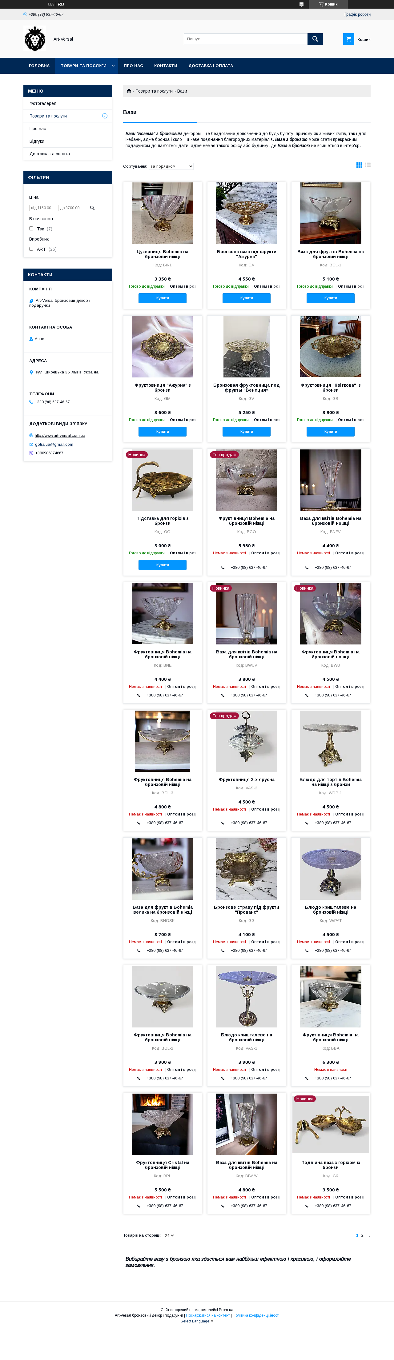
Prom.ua (226, 1310)
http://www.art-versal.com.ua (60, 435)
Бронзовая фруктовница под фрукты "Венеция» (246, 388)
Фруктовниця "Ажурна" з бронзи (163, 388)
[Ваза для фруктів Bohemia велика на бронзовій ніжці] (162, 868)
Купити (162, 298)
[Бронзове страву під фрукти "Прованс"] (246, 868)
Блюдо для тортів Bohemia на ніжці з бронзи (331, 782)
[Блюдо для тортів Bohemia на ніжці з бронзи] (330, 741)
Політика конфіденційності (256, 1315)
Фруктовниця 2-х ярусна (247, 779)
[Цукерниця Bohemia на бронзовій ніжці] (162, 213)
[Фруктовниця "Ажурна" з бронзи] (162, 346)
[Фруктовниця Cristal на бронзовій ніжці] (162, 1124)
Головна (39, 65)
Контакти (165, 65)
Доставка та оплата (50, 153)
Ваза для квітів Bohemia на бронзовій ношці (330, 521)
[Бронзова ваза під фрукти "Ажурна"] (246, 213)
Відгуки (37, 141)
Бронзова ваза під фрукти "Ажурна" (246, 254)
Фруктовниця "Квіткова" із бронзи (330, 388)
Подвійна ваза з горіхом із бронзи (330, 1165)
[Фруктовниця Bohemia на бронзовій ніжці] (162, 613)
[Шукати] (315, 39)
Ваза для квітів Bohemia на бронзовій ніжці (246, 654)
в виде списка (368, 166)
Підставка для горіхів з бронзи (162, 521)
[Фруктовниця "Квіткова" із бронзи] (330, 346)
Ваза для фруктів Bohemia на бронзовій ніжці (330, 254)
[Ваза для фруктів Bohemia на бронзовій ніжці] (330, 213)
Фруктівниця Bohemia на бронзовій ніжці (247, 521)
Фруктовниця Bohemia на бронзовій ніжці (162, 654)
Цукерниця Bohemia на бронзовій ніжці (162, 254)
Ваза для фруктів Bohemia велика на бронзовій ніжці (163, 910)
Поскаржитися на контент (208, 1315)
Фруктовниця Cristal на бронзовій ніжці (162, 1165)
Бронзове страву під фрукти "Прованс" (246, 910)
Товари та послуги (84, 65)
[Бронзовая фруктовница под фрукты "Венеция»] (246, 346)
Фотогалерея (43, 103)
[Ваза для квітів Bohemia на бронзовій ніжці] (246, 1124)
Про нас (133, 65)
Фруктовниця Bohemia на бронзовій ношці (331, 654)
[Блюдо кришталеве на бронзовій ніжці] (330, 868)
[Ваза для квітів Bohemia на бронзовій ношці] (330, 479)
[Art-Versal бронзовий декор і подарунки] (34, 49)
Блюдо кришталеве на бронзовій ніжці (330, 910)
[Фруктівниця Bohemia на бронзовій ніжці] (330, 996)
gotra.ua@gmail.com (54, 444)
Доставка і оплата (210, 65)
